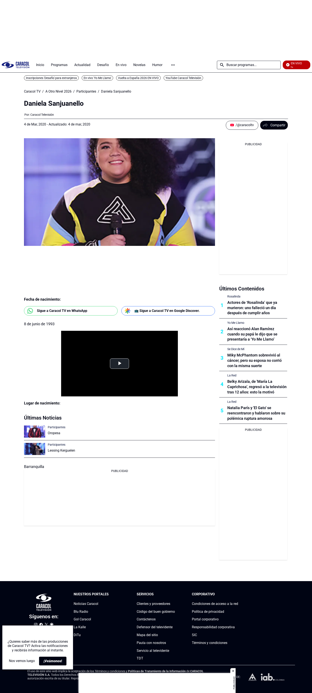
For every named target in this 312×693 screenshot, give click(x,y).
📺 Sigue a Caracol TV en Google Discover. (167, 311)
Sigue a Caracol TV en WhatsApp (62, 311)
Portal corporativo (205, 619)
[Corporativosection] (237, 594)
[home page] (15, 65)
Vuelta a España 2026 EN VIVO (138, 78)
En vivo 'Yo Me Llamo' (97, 78)
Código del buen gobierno (156, 612)
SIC (194, 635)
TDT (140, 658)
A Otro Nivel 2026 (58, 91)
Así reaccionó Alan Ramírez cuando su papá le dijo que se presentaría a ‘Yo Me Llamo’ (252, 334)
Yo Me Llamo (235, 322)
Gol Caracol (82, 619)
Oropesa (54, 433)
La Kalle (80, 627)
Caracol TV (32, 91)
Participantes (86, 91)
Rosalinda (233, 296)
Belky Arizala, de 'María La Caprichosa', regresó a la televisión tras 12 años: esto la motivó (257, 386)
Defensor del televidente (155, 627)
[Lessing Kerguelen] (34, 449)
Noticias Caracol (86, 604)
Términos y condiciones (209, 643)
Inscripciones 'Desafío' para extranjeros (51, 78)
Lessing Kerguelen (61, 450)
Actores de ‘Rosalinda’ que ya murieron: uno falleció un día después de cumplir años (252, 307)
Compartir (277, 125)
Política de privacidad (208, 612)
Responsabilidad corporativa (213, 627)
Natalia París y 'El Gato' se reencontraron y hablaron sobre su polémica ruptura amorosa (256, 413)
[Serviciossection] (173, 594)
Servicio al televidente (153, 651)
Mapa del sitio (147, 635)
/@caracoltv (245, 125)
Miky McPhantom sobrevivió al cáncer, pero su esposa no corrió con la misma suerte (254, 360)
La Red (231, 375)
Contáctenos (146, 619)
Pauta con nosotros (151, 643)
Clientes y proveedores (153, 604)
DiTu (77, 635)
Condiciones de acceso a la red (215, 604)
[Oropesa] (34, 431)
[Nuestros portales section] (110, 594)
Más (173, 65)
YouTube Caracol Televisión (183, 78)
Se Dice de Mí (235, 349)
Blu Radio (81, 612)
